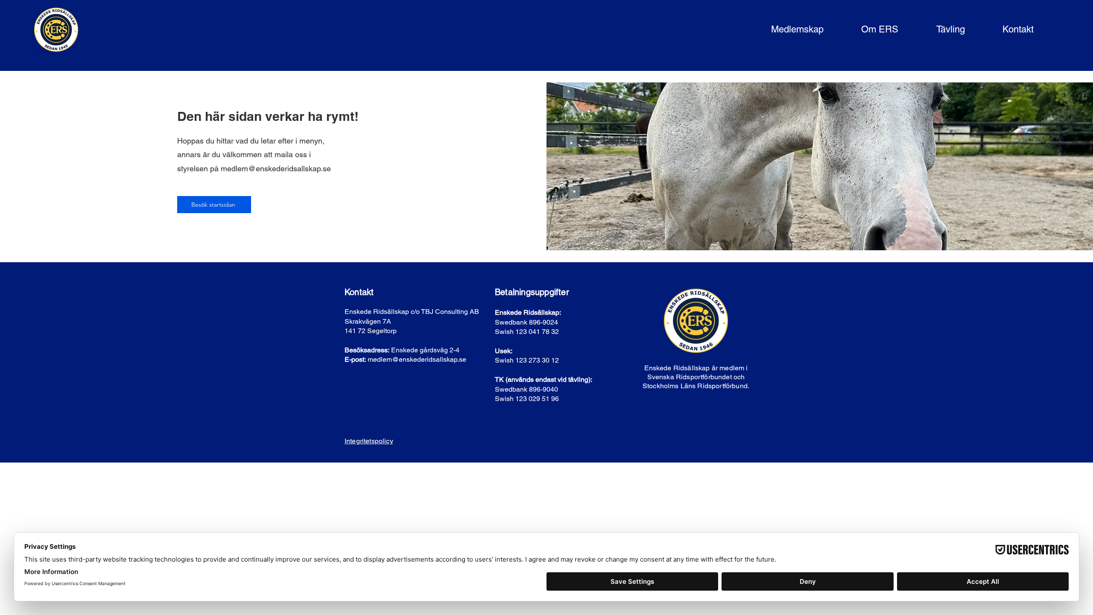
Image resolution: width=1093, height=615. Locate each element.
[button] (784, 30)
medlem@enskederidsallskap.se (276, 168)
